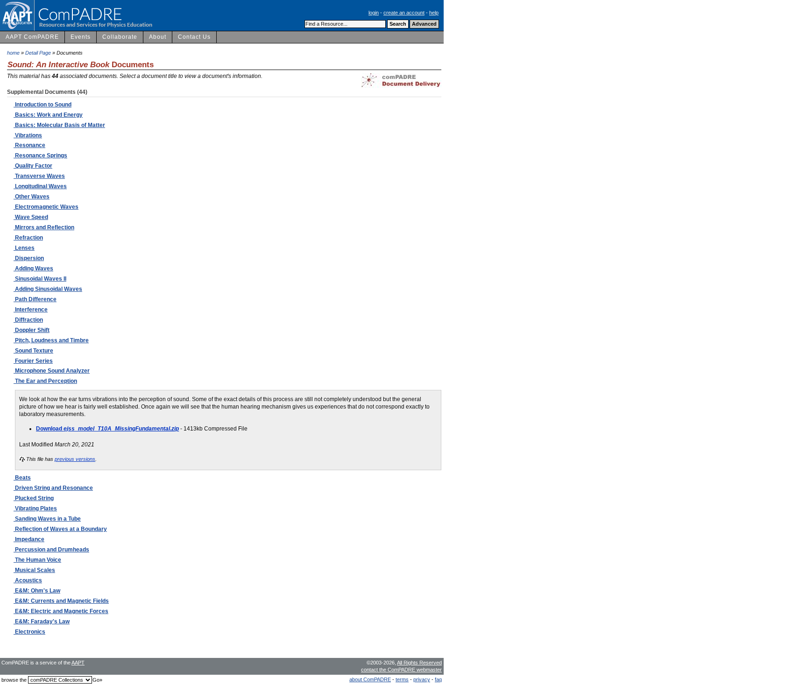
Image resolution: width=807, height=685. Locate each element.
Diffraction (28, 320)
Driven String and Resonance (53, 488)
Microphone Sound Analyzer (52, 370)
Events (81, 37)
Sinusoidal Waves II (40, 278)
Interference (31, 309)
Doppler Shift (32, 330)
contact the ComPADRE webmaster (401, 669)
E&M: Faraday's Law (42, 621)
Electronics (29, 632)
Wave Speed (31, 217)
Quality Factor (33, 165)
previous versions (75, 459)
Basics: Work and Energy (48, 115)
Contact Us (194, 37)
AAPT (78, 662)
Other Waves (32, 196)
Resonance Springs (40, 155)
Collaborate (119, 37)
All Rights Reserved (419, 662)
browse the (14, 680)
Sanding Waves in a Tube (47, 519)
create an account (404, 12)
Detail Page (38, 53)
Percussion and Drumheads (51, 549)
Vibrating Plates (35, 508)
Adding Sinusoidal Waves (48, 289)
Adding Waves (33, 268)
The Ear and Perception (45, 381)
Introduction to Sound (42, 104)
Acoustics (28, 580)
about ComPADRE (370, 679)
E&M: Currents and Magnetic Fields (61, 601)
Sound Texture (33, 350)
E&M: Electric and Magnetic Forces (61, 611)
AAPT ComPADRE (32, 37)
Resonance (29, 145)
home (13, 53)
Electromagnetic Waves (46, 207)
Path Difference (35, 299)
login (373, 12)
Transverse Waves (39, 176)
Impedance (29, 539)
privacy (421, 679)
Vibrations (28, 135)
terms (402, 679)
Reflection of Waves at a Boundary (60, 529)
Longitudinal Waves (40, 186)
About (157, 37)
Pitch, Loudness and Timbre (51, 340)
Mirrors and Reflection (44, 227)
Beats (22, 477)
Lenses (24, 248)
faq (438, 679)
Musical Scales (34, 570)
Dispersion (29, 258)
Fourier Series (33, 361)
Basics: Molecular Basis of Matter (59, 125)
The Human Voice (37, 560)
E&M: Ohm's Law (37, 590)
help (434, 12)
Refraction (28, 237)
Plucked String (34, 498)
